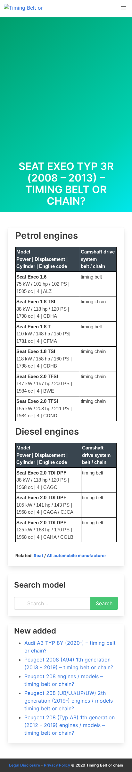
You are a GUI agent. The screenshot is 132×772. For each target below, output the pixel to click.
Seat (38, 555)
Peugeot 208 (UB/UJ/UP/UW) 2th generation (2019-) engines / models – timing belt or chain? (70, 701)
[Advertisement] (66, 91)
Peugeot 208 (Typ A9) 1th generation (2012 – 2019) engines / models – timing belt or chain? (69, 725)
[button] (123, 8)
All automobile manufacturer (76, 555)
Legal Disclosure (24, 765)
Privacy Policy (57, 765)
